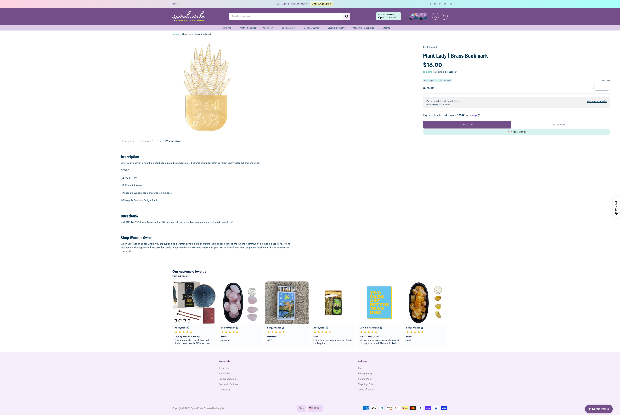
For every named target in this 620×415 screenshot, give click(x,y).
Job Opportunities (228, 379)
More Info (227, 27)
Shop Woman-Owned (171, 141)
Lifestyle (387, 27)
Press (360, 368)
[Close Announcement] (451, 4)
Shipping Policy (366, 384)
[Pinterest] (440, 4)
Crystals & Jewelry (336, 27)
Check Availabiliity (321, 4)
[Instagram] (435, 4)
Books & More (289, 27)
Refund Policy (365, 379)
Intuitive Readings (247, 27)
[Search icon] (346, 16)
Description (128, 141)
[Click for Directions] (388, 16)
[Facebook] (431, 4)
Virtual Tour (225, 373)
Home (175, 34)
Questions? (146, 141)
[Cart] (444, 16)
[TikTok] (445, 4)
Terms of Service (366, 389)
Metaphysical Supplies (364, 27)
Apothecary (268, 27)
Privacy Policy (365, 373)
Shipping (428, 72)
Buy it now (559, 124)
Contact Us (224, 389)
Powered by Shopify (214, 408)
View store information (597, 101)
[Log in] (435, 16)
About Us (224, 368)
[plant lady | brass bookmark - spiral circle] (206, 87)
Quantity (428, 88)
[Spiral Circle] (188, 16)
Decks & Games (312, 27)
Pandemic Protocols (229, 384)
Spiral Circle (197, 408)
